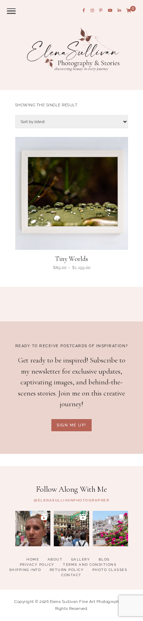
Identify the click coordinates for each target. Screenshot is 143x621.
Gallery (80, 559)
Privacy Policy (37, 564)
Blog (104, 559)
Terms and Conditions (89, 564)
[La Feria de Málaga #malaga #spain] (71, 528)
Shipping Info (25, 570)
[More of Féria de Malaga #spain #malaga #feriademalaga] (33, 528)
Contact (71, 575)
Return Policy (67, 570)
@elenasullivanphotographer (71, 500)
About (55, 559)
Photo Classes (109, 570)
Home (32, 559)
